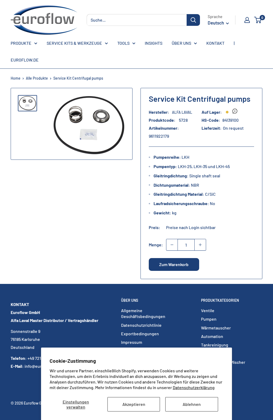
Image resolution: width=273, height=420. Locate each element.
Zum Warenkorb (173, 264)
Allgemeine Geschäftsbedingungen (143, 313)
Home (16, 78)
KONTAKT (215, 43)
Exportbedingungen (140, 333)
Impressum (131, 342)
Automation (212, 336)
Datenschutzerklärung (194, 387)
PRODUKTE (21, 43)
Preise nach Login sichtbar (191, 227)
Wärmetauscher (216, 327)
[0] (258, 20)
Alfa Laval (182, 112)
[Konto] (247, 20)
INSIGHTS (153, 43)
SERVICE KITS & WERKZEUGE (74, 43)
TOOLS (123, 43)
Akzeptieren (133, 404)
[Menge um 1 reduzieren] (172, 244)
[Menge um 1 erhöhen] (200, 244)
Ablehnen (192, 404)
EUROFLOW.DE (25, 59)
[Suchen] (193, 20)
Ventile (207, 310)
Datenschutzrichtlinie (141, 325)
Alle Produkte (37, 78)
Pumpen (208, 318)
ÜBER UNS (181, 43)
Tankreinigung (214, 344)
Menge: (156, 244)
